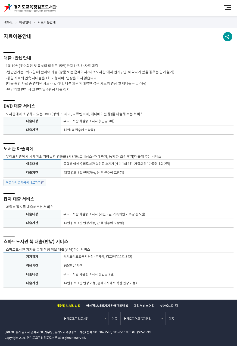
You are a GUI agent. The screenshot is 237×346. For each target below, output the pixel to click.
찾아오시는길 (169, 306)
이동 (114, 319)
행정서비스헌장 (144, 306)
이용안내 (25, 22)
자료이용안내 (47, 22)
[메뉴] (229, 7)
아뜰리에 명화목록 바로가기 (23, 182)
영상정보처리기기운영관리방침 (107, 306)
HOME (8, 22)
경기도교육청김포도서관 (30, 8)
